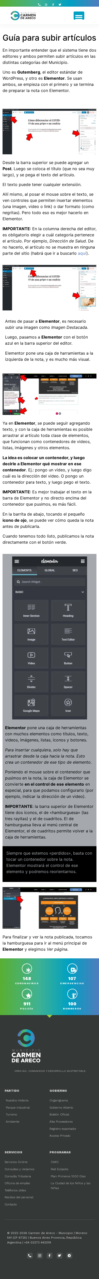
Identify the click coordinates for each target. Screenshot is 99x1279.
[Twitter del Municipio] (60, 4)
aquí (82, 253)
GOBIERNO (58, 1090)
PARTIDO (12, 1090)
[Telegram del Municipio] (69, 1256)
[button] (79, 15)
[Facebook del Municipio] (53, 4)
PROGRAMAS (60, 1152)
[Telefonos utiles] (39, 4)
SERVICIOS (13, 1152)
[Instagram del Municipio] (46, 4)
